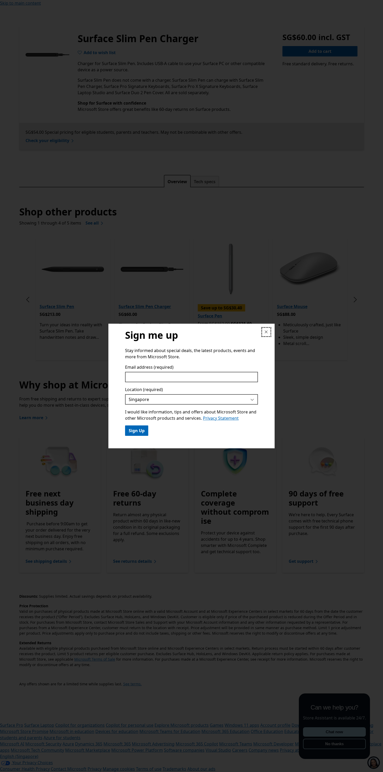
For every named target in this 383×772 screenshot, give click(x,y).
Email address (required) (149, 367)
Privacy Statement (221, 418)
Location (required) (144, 389)
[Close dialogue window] (266, 332)
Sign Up (137, 430)
